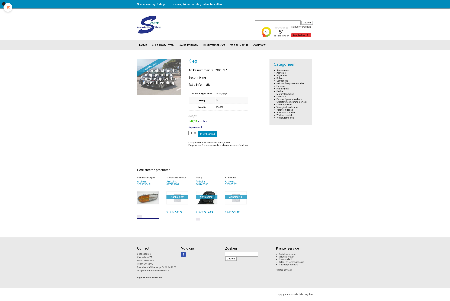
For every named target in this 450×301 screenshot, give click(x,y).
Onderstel (281, 96)
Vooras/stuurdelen (286, 112)
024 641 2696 (146, 264)
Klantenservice (214, 45)
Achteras (281, 73)
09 (217, 100)
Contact (259, 45)
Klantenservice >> (285, 270)
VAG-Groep (221, 93)
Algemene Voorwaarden (149, 277)
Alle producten (163, 45)
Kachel (280, 91)
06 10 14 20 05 (169, 267)
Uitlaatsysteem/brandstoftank (292, 102)
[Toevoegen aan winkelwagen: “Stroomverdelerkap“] (186, 217)
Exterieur (281, 86)
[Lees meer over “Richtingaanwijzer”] (139, 216)
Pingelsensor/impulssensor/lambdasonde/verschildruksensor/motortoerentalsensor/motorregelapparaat (242, 145)
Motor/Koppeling (285, 94)
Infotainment (283, 88)
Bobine (280, 78)
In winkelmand (207, 134)
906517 (219, 107)
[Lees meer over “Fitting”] (198, 219)
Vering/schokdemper (287, 107)
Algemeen (282, 75)
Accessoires (283, 70)
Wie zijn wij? (239, 45)
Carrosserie (282, 80)
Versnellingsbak (285, 109)
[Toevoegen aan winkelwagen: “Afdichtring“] (244, 217)
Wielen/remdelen (285, 117)
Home (143, 45)
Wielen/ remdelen (285, 115)
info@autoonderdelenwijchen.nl (153, 270)
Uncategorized (284, 104)
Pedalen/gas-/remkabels (289, 99)
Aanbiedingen (188, 45)
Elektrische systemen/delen (216, 142)
